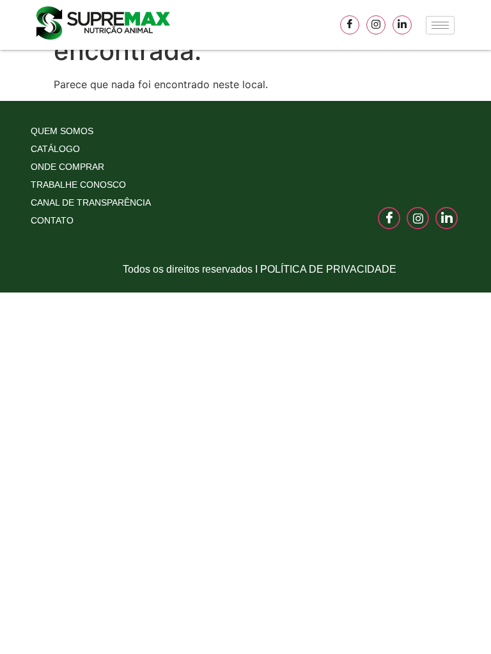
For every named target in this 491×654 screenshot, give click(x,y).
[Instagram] (376, 24)
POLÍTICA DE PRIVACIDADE (328, 269)
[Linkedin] (402, 24)
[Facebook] (349, 24)
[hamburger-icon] (440, 25)
